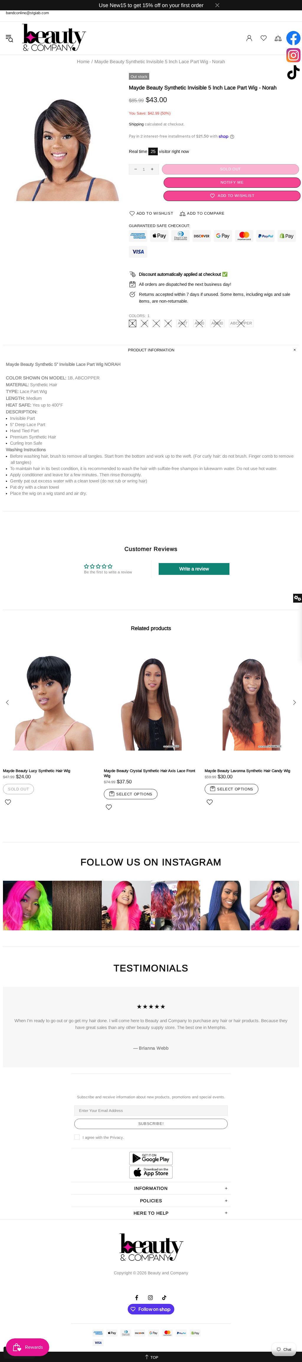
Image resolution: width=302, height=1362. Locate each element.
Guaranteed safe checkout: (159, 226)
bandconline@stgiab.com (27, 13)
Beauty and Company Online (53, 38)
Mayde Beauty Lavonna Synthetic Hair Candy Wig (247, 771)
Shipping (136, 124)
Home (83, 61)
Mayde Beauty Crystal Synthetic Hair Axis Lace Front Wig (149, 773)
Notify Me (230, 182)
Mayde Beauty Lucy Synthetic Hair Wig (36, 771)
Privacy (116, 1137)
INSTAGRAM (191, 862)
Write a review (194, 568)
